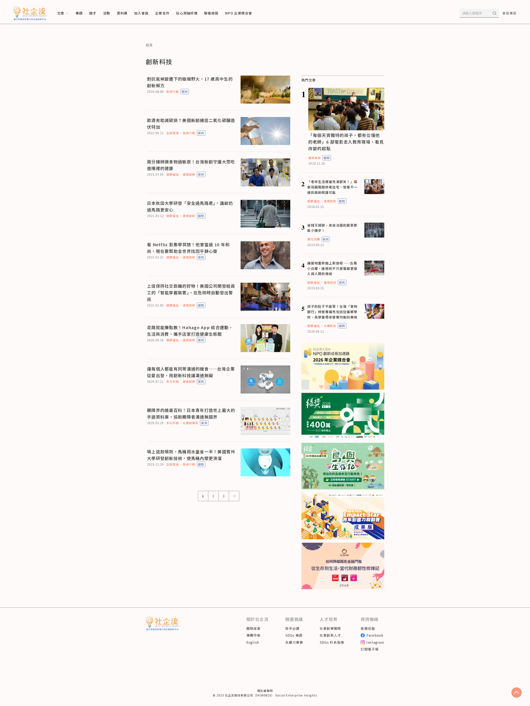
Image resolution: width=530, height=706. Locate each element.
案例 (185, 91)
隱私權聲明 (265, 691)
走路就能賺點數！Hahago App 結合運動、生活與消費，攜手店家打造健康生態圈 (190, 330)
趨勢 (201, 216)
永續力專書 (294, 642)
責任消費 (313, 239)
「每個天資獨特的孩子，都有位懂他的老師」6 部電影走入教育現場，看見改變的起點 (346, 141)
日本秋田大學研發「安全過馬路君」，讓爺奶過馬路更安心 (190, 206)
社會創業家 (191, 423)
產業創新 (189, 174)
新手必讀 (292, 628)
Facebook (374, 635)
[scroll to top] (516, 692)
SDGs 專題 (294, 635)
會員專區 (509, 13)
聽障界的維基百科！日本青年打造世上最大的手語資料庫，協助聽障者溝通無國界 (191, 413)
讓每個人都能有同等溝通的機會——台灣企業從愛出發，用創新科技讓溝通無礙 (191, 372)
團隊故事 (253, 628)
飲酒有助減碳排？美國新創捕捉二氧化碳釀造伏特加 (191, 123)
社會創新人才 (330, 635)
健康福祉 (172, 174)
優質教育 (314, 158)
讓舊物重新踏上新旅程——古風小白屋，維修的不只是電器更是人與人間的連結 (332, 268)
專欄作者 (253, 635)
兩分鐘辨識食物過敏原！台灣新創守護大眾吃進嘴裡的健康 (191, 165)
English (252, 642)
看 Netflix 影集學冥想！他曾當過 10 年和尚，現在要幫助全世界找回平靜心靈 (188, 247)
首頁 (149, 44)
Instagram (375, 642)
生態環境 (172, 133)
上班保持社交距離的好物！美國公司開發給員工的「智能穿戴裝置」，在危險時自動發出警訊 (191, 292)
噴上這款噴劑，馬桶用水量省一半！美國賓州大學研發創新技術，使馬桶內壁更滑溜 (191, 455)
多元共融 (172, 381)
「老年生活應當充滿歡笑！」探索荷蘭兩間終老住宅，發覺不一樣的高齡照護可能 (332, 187)
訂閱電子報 (369, 649)
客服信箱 (368, 628)
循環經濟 (330, 282)
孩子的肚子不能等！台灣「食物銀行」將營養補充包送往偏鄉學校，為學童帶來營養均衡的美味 (332, 311)
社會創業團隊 (330, 628)
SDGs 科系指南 (332, 642)
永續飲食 (330, 326)
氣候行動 (172, 91)
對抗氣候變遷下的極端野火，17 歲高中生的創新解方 (190, 82)
